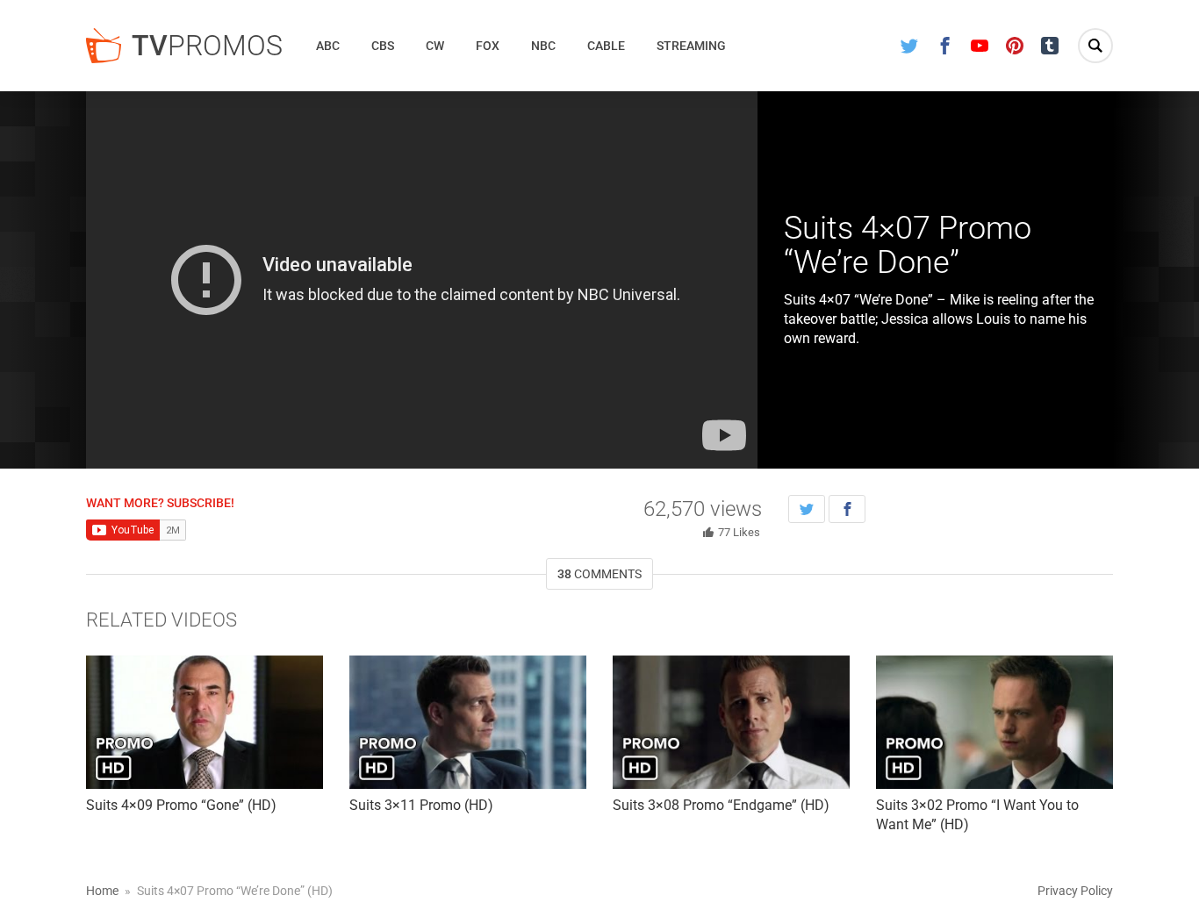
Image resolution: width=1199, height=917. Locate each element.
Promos (207, 45)
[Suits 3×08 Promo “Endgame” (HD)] (731, 722)
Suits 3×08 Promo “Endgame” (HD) (721, 805)
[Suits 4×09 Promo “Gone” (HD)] (204, 722)
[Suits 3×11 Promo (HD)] (467, 722)
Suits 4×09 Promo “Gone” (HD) (181, 805)
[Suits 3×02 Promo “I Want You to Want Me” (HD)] (994, 722)
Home (102, 891)
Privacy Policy (1075, 891)
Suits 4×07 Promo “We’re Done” (907, 246)
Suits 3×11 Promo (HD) (421, 805)
